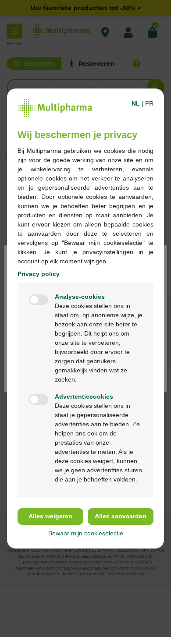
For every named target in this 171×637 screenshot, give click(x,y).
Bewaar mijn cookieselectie (85, 533)
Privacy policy (39, 273)
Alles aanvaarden (120, 516)
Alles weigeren (50, 516)
